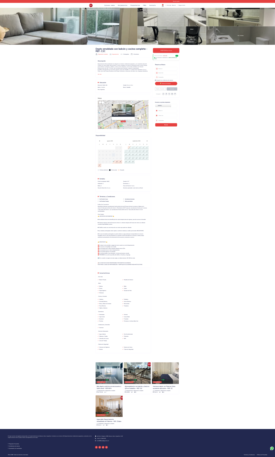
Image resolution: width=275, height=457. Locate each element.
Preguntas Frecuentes (14, 443)
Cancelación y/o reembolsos (15, 448)
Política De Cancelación (103, 204)
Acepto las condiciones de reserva (165, 80)
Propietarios (135, 5)
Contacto (152, 5)
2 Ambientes (157, 390)
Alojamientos (122, 5)
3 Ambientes (101, 423)
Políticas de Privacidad (262, 454)
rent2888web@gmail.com (103, 440)
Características (104, 273)
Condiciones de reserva (14, 446)
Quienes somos (109, 5)
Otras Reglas (101, 214)
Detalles (102, 179)
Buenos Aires (130, 85)
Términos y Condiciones (107, 196)
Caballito (103, 87)
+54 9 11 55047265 (101, 438)
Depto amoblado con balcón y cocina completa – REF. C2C (119, 114)
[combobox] (163, 105)
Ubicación (102, 82)
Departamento (115, 54)
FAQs (144, 5)
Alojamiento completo (103, 54)
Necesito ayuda (176, 1)
